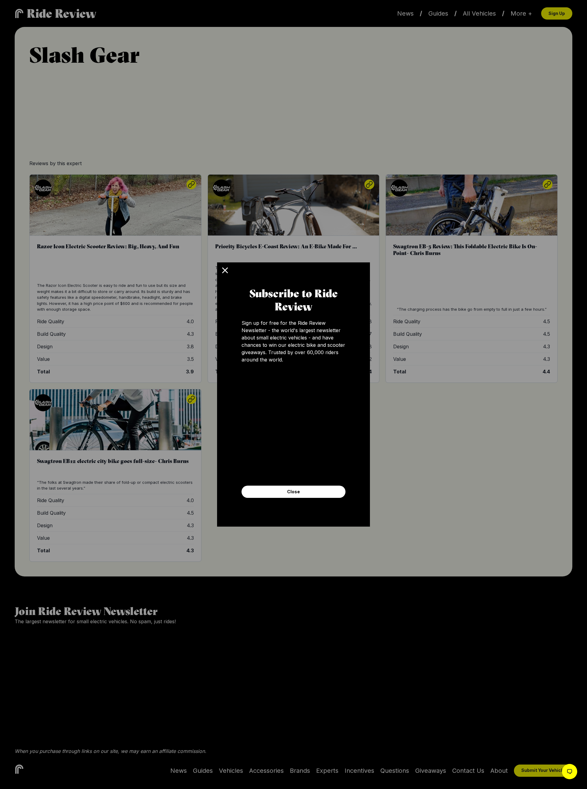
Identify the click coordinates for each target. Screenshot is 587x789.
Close (293, 491)
